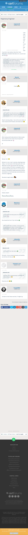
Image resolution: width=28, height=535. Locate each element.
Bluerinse (17, 202)
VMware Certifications (14, 464)
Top (13, 439)
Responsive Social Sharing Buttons (11, 503)
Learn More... (15, 533)
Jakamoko (17, 101)
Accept (11, 533)
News (16, 7)
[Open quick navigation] (26, 14)
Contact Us (14, 480)
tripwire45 (17, 24)
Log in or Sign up (23, 1)
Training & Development (14, 466)
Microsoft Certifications (14, 458)
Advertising (14, 478)
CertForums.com (19, 503)
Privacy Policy (14, 482)
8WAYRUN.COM (19, 502)
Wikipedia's (4, 53)
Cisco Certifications (14, 462)
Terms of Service (14, 483)
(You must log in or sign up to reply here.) (19, 302)
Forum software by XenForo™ (10, 500)
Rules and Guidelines (14, 485)
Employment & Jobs (14, 468)
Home (3, 7)
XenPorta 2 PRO (8, 502)
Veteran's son (17, 263)
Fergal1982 (17, 288)
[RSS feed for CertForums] (18, 496)
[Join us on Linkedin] (15, 496)
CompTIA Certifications (14, 460)
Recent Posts (11, 10)
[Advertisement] (12, 40)
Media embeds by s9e (18, 500)
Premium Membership (14, 450)
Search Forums (4, 10)
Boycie (17, 77)
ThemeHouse (20, 501)
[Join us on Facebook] (9, 496)
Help (14, 487)
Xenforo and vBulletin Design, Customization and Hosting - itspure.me (14, 514)
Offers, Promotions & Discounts (14, 470)
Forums (10, 7)
